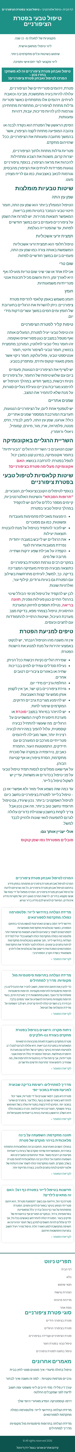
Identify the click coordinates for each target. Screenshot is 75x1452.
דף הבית (68, 9)
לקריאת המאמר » (61, 959)
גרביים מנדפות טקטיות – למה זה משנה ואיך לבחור (39, 1379)
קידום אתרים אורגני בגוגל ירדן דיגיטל (37, 1448)
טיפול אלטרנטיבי (51, 9)
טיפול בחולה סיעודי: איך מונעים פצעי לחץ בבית (41, 1370)
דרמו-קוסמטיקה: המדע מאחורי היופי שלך (45, 1401)
